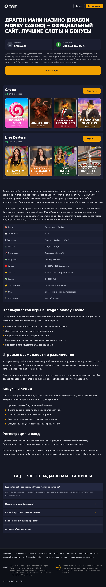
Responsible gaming (11, 557)
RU (4, 581)
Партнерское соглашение (82, 557)
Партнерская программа (56, 557)
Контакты (7, 553)
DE (12, 581)
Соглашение (20, 553)
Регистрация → (53, 70)
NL (17, 581)
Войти (79, 6)
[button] (53, 487)
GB (21, 581)
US (8, 581)
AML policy (59, 553)
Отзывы (32, 553)
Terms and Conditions (88, 553)
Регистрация (94, 6)
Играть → (92, 91)
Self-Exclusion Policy (32, 557)
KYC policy (71, 553)
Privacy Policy (45, 553)
